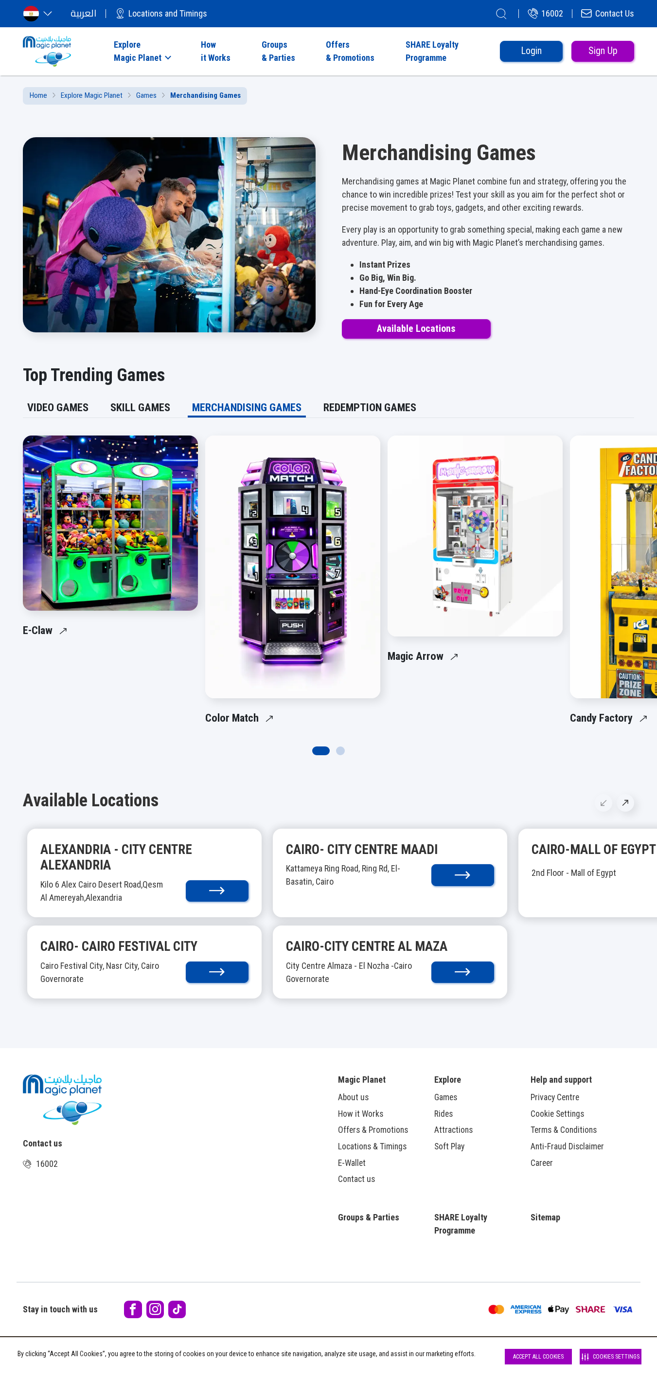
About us (353, 1097)
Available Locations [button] (416, 328)
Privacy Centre (555, 1097)
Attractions (453, 1130)
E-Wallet (352, 1163)
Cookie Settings (557, 1114)
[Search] (501, 13)
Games (146, 95)
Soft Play (449, 1146)
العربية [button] (83, 13)
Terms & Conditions (564, 1130)
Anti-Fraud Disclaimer (567, 1146)
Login (531, 50)
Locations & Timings (372, 1146)
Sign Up (603, 50)
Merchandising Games (247, 407)
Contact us (356, 1179)
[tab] (58, 407)
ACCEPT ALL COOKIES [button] (538, 1356)
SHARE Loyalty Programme (460, 1223)
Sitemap (545, 1217)
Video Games (58, 407)
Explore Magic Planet (92, 95)
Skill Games (140, 407)
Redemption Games (369, 407)
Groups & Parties (368, 1217)
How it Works (360, 1114)
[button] (141, 51)
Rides (443, 1114)
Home (38, 95)
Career (542, 1163)
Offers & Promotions (373, 1130)
